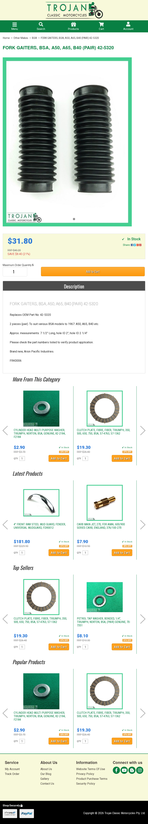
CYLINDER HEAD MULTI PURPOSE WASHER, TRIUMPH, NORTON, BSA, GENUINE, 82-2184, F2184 (40, 433)
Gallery (44, 778)
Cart (101, 29)
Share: (127, 244)
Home (6, 38)
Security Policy (85, 783)
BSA (34, 38)
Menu (14, 29)
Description (74, 286)
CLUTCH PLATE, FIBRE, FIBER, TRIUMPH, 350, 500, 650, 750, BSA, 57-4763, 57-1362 (103, 431)
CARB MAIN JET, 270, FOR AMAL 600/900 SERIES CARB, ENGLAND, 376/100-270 (101, 526)
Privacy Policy (85, 774)
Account (128, 29)
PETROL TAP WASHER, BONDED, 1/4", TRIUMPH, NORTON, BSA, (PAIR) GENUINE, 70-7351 (103, 622)
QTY (16, 458)
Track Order (12, 774)
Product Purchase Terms (91, 778)
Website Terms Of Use (90, 769)
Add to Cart (93, 271)
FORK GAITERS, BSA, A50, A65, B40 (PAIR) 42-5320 (70, 38)
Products (73, 29)
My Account (12, 769)
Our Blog (45, 774)
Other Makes (21, 38)
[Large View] (74, 141)
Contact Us (47, 783)
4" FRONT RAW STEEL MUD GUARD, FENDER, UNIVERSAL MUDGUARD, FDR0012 (40, 526)
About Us (46, 769)
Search (41, 29)
